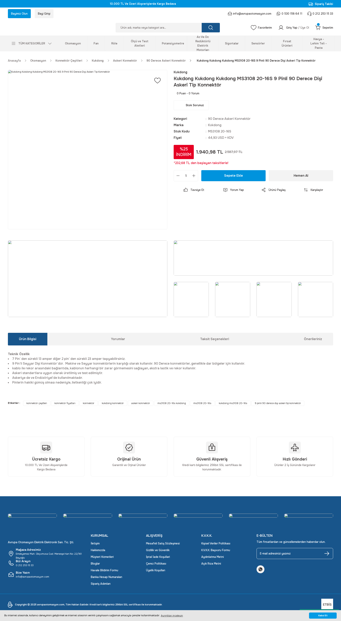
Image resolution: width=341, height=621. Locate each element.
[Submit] (327, 553)
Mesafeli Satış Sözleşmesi (163, 543)
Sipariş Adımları (101, 583)
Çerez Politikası (156, 563)
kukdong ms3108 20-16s (233, 403)
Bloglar (95, 563)
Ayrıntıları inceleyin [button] (172, 615)
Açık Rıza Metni (211, 563)
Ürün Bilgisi (27, 339)
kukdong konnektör (113, 403)
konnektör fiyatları (64, 403)
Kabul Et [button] (323, 615)
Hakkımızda (98, 550)
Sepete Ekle (233, 176)
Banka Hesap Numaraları (106, 577)
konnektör (88, 403)
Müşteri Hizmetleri (102, 557)
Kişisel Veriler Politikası (215, 543)
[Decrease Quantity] (178, 175)
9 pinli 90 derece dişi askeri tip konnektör (278, 403)
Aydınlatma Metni (212, 557)
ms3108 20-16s (202, 403)
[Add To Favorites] (157, 80)
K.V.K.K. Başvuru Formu (215, 550)
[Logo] (46, 27)
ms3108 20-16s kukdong (171, 403)
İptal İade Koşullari (158, 557)
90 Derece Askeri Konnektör (229, 119)
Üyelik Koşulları (155, 570)
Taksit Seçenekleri (214, 339)
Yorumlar (118, 339)
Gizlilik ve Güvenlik (158, 550)
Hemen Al (301, 176)
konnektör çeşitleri (36, 403)
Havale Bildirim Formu (104, 570)
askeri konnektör (140, 403)
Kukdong (214, 125)
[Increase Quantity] (194, 175)
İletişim (95, 543)
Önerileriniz (313, 339)
